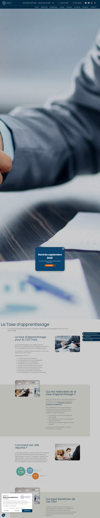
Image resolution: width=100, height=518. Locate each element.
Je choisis (16, 510)
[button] (3, 515)
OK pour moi (27, 510)
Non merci (6, 510)
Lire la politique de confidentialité (9, 505)
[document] (50, 259)
